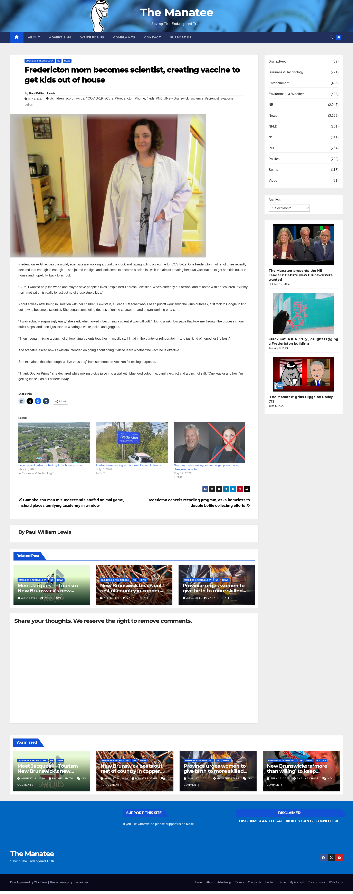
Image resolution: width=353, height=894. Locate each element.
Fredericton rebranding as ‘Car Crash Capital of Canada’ (129, 465)
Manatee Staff (137, 598)
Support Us (180, 37)
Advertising (60, 37)
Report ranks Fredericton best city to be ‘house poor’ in (50, 465)
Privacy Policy (316, 882)
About (34, 37)
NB (58, 61)
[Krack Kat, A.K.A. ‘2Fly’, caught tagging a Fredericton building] (303, 313)
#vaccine (226, 98)
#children (57, 98)
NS (271, 137)
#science (196, 98)
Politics (274, 159)
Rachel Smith (54, 598)
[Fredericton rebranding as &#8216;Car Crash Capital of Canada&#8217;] (133, 442)
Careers (239, 882)
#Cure (108, 98)
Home (198, 882)
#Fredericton (124, 98)
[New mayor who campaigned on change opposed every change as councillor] (211, 442)
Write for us (92, 37)
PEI (271, 148)
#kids (150, 98)
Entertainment (279, 83)
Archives (275, 199)
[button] (331, 37)
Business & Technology (40, 61)
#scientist (212, 98)
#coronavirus (74, 98)
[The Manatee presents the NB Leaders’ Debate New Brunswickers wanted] (303, 244)
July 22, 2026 (280, 778)
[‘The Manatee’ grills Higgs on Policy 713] (303, 374)
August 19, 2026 (33, 778)
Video (273, 180)
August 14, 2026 (116, 778)
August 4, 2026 (199, 778)
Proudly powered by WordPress (29, 882)
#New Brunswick (176, 98)
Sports (273, 169)
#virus (29, 104)
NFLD (273, 126)
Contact (152, 37)
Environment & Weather (286, 94)
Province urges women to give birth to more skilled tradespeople (214, 591)
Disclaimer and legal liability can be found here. (289, 821)
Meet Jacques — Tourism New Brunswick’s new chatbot (48, 591)
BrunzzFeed (278, 61)
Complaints (124, 37)
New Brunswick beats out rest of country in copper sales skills (131, 591)
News (67, 61)
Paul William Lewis (42, 93)
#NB (159, 98)
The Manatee (176, 12)
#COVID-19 (94, 98)
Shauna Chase (308, 778)
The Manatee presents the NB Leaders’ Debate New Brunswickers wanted (301, 275)
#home (140, 98)
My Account (297, 882)
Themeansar (80, 882)
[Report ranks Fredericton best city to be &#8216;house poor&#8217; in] (55, 442)
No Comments (111, 784)
